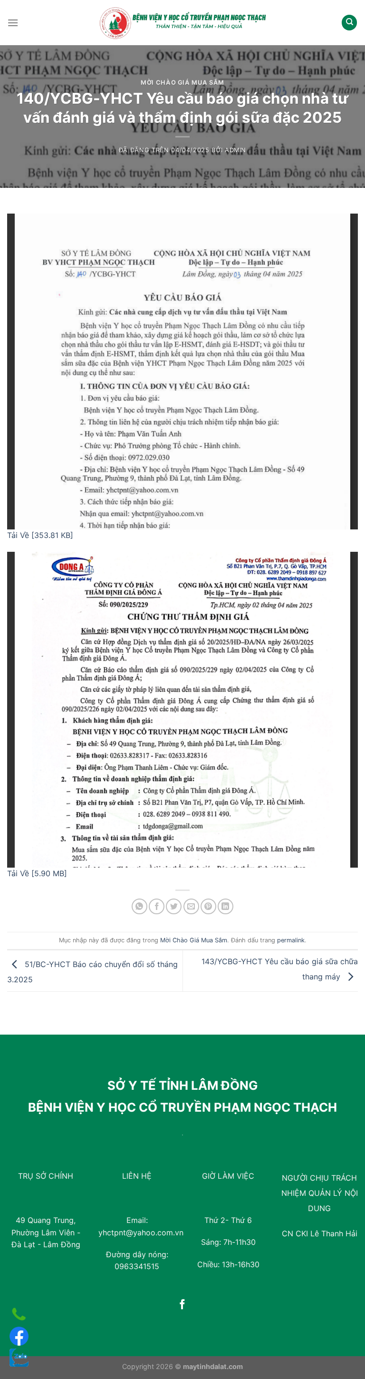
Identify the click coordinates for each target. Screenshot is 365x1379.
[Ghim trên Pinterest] (208, 906)
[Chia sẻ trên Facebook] (156, 906)
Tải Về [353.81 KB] (40, 535)
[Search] (349, 22)
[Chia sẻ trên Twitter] (174, 906)
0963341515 (137, 1266)
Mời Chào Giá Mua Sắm (182, 82)
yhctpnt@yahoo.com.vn (140, 1232)
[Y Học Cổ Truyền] (182, 22)
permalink (291, 940)
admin (235, 150)
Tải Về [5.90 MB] (37, 873)
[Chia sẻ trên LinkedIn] (225, 906)
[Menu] (13, 22)
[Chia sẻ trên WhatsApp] (139, 906)
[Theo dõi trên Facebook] (182, 1305)
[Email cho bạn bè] (191, 906)
